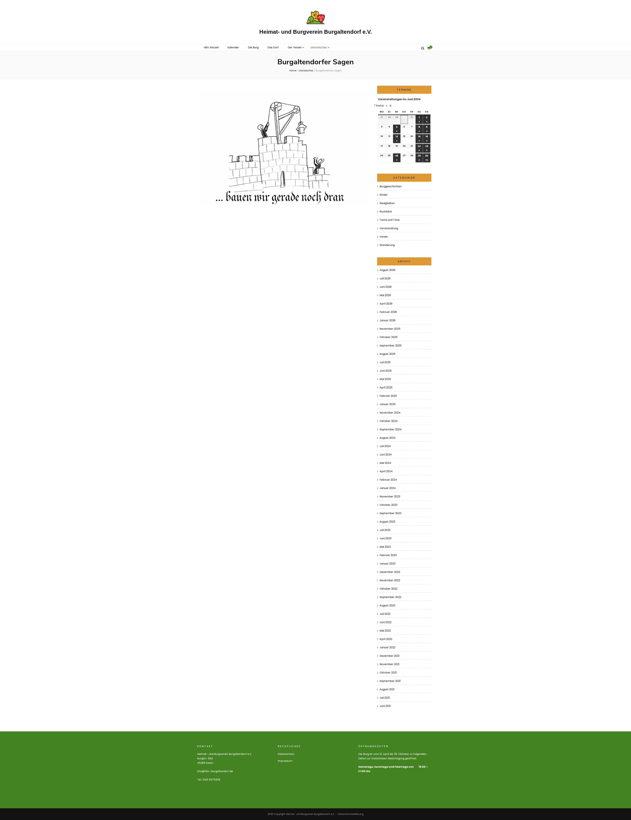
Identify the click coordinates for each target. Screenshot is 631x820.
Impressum (285, 761)
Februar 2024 (388, 480)
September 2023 (390, 513)
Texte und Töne (390, 220)
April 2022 (386, 639)
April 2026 (386, 304)
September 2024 (391, 429)
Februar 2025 (388, 396)
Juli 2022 (385, 614)
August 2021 (387, 689)
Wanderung (387, 245)
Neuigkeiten (387, 203)
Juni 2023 (385, 538)
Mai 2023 (385, 547)
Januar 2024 (388, 488)
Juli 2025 (385, 362)
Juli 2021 (385, 698)
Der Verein (295, 47)
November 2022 (390, 580)
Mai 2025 (385, 379)
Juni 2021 (385, 706)
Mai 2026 (385, 295)
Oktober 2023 (388, 505)
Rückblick (386, 211)
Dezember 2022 (390, 572)
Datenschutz (286, 754)
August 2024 (388, 438)
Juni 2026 (386, 287)
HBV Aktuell (211, 47)
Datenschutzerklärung (350, 814)
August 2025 (387, 354)
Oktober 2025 (388, 337)
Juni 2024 (386, 454)
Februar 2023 (388, 555)
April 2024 (386, 471)
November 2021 (389, 664)
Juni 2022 (385, 622)
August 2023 (387, 522)
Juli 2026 (385, 278)
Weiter (380, 106)
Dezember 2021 (389, 656)
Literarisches (318, 47)
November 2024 (390, 413)
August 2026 (387, 270)
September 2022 (390, 597)
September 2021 (390, 681)
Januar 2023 (387, 563)
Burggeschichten (391, 186)
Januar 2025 (388, 404)
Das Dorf (273, 47)
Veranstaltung (389, 228)
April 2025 (386, 387)
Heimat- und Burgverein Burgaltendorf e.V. (315, 32)
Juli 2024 (385, 446)
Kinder (384, 195)
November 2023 (390, 496)
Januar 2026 (388, 320)
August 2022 (387, 605)
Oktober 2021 (388, 672)
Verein (384, 237)
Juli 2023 (385, 530)
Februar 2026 (388, 312)
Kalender (233, 47)
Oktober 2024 (389, 421)
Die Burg (253, 47)
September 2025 (390, 345)
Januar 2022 (387, 647)
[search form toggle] (422, 48)
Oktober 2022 (388, 589)
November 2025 (390, 329)
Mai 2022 (385, 631)
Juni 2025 (386, 371)
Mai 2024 (385, 463)
